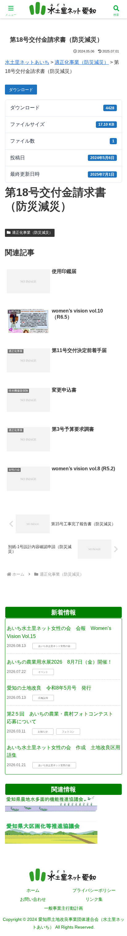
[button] (113, 651)
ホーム (33, 890)
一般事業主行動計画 (63, 908)
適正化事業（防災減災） (32, 232)
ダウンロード (21, 89)
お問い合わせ (33, 899)
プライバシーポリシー (94, 890)
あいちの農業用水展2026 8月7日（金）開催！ (59, 662)
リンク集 (94, 899)
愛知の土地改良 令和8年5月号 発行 (49, 687)
